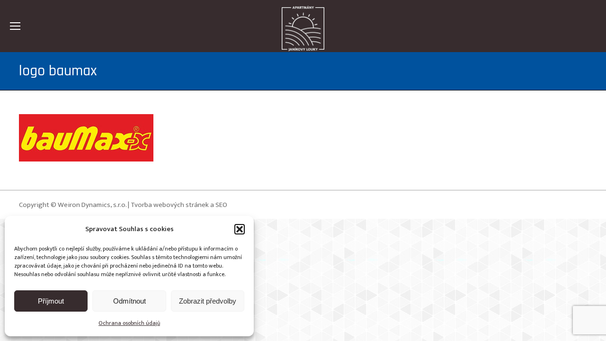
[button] (239, 229)
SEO (221, 205)
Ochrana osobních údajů (129, 323)
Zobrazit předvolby (207, 301)
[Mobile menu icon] (15, 26)
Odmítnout (129, 301)
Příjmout (51, 301)
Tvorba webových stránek (170, 205)
